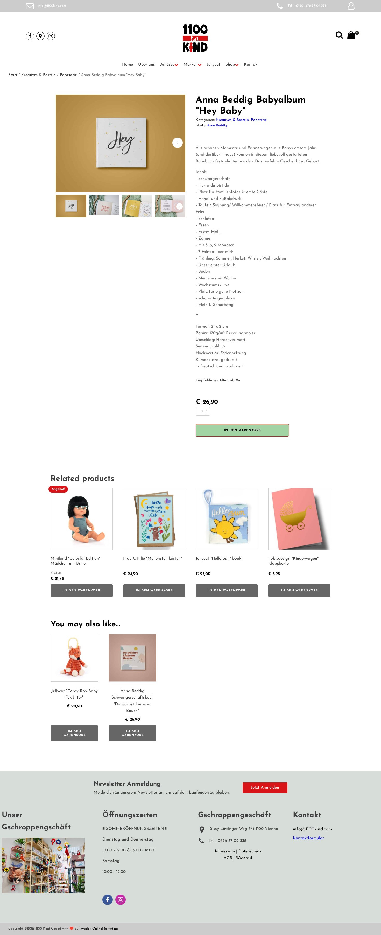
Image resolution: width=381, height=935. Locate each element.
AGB (228, 858)
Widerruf (244, 858)
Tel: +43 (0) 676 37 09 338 (307, 6)
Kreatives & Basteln (38, 75)
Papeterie (68, 75)
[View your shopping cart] (351, 36)
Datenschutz (250, 851)
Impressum (225, 851)
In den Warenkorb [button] (81, 590)
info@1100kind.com (52, 6)
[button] (169, 65)
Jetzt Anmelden (265, 788)
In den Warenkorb (242, 430)
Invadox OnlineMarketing (98, 928)
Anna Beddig (217, 125)
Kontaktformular (308, 838)
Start (12, 75)
